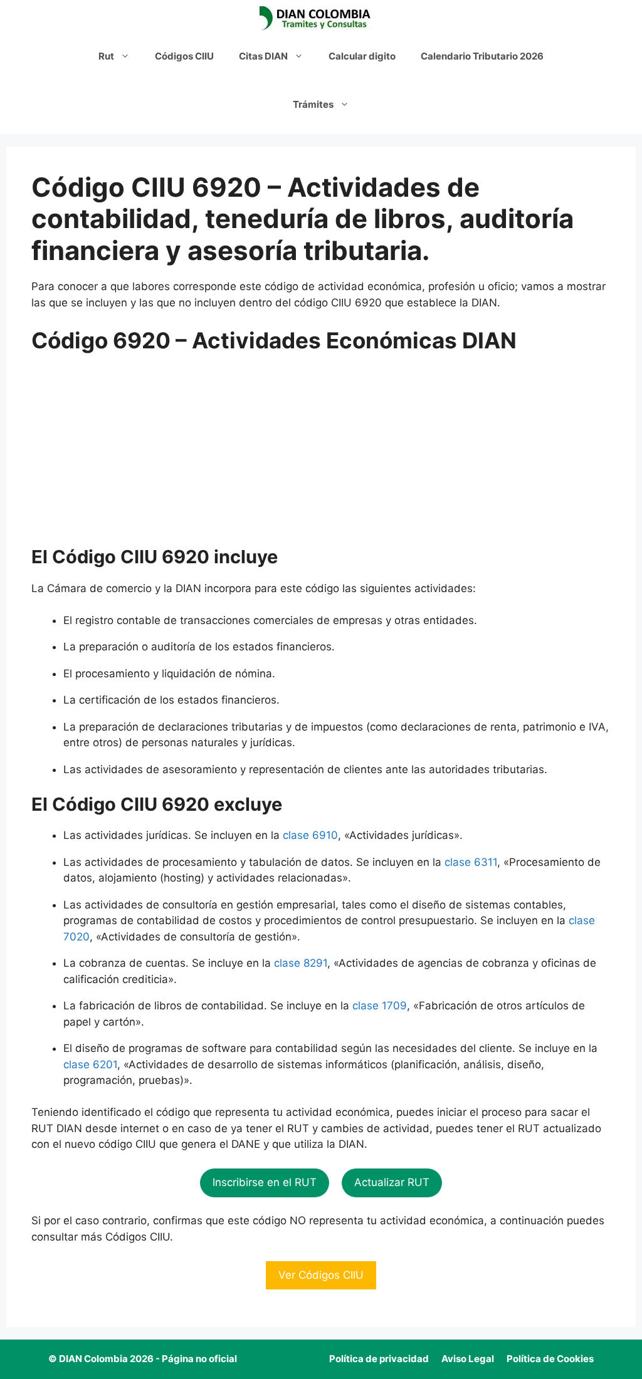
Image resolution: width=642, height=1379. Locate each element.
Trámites (313, 104)
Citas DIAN (263, 56)
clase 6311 (471, 862)
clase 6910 (310, 835)
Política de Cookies (550, 1359)
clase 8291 (300, 963)
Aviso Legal (467, 1359)
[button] (264, 1182)
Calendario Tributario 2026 (482, 56)
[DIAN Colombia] (318, 19)
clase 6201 (90, 1064)
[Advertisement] (321, 453)
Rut (106, 56)
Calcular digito (362, 56)
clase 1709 (379, 1005)
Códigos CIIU (184, 56)
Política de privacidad (379, 1359)
